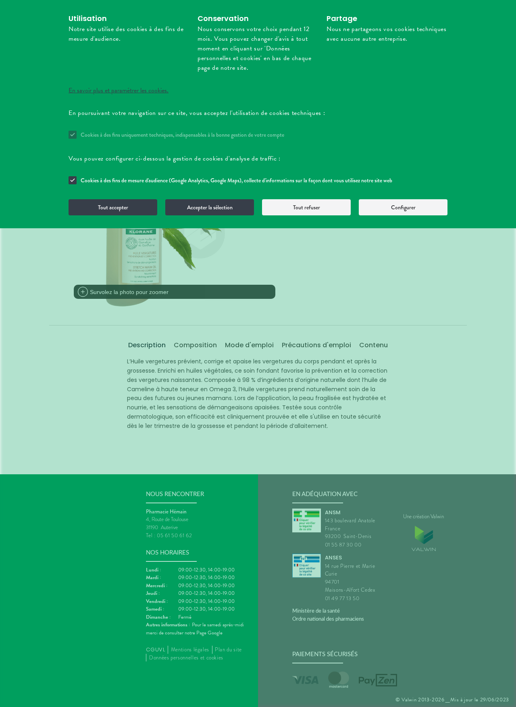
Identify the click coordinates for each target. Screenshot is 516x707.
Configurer (403, 207)
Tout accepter (113, 207)
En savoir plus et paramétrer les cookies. (119, 90)
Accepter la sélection (210, 207)
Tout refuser (306, 207)
